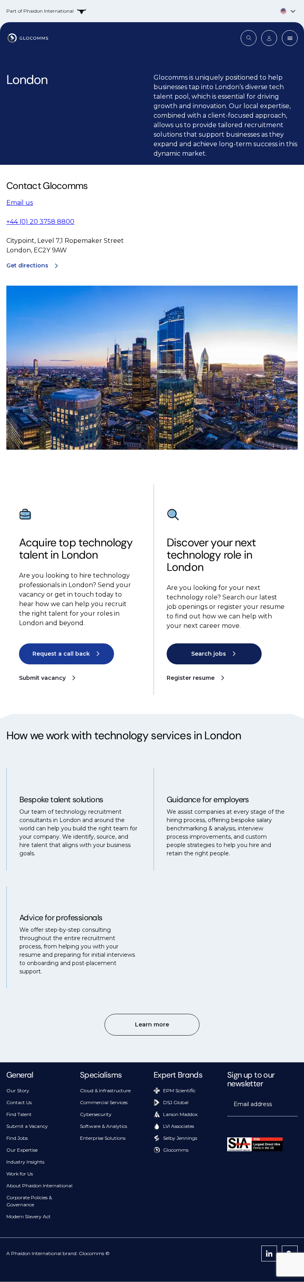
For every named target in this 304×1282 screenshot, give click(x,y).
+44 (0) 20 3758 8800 (40, 221)
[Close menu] (290, 38)
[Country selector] (152, 11)
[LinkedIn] (269, 1253)
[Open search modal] (248, 38)
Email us (19, 202)
